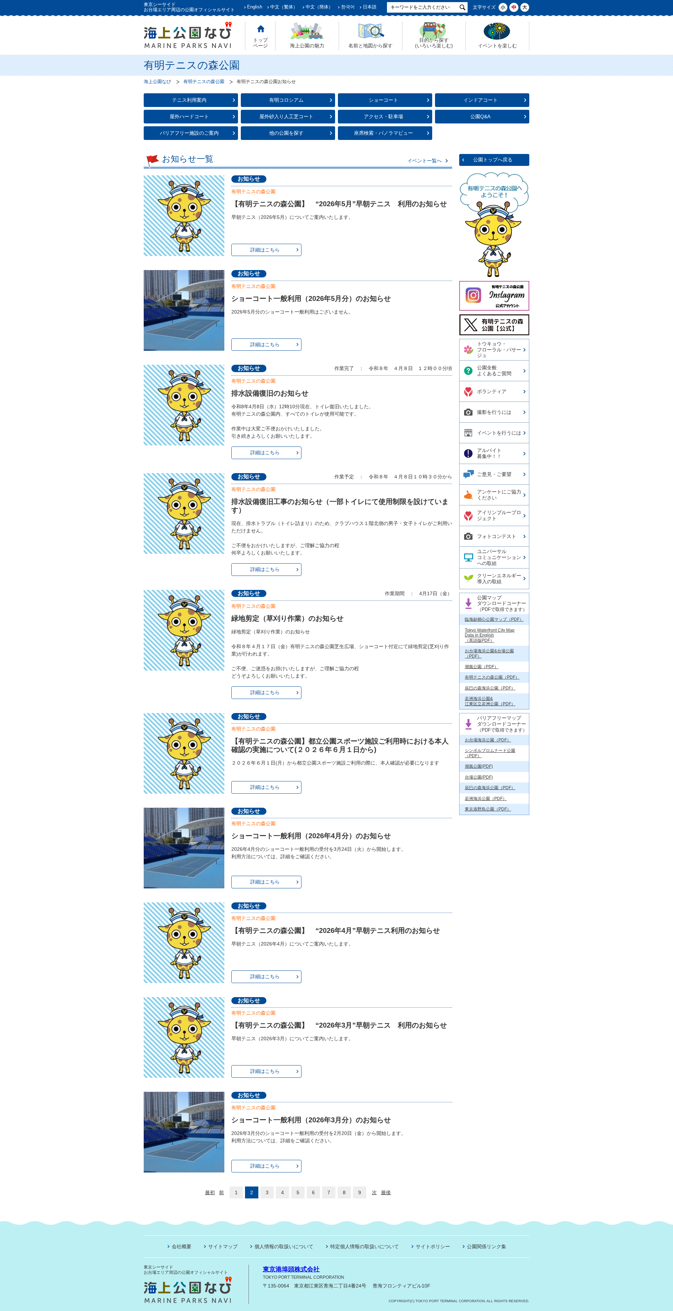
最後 (386, 1192)
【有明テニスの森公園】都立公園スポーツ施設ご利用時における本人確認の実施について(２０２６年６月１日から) (340, 745)
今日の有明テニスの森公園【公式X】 (493, 322)
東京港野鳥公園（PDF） (488, 809)
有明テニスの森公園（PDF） (492, 677)
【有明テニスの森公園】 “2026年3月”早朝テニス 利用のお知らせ (339, 1025)
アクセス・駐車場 (383, 116)
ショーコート (383, 100)
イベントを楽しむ (497, 45)
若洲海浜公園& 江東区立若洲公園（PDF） (490, 701)
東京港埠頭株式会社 (291, 1269)
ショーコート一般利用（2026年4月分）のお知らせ (311, 836)
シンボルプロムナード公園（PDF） (490, 753)
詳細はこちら (265, 250)
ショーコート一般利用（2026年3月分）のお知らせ (311, 1120)
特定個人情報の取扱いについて (364, 1246)
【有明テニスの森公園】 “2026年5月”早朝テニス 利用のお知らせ (339, 204)
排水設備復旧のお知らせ (269, 393)
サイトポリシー (433, 1246)
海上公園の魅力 (307, 45)
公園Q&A (480, 116)
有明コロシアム (286, 100)
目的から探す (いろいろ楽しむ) (434, 43)
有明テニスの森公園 (203, 81)
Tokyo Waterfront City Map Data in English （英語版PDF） (490, 635)
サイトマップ (223, 1246)
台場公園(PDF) (479, 777)
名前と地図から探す (370, 45)
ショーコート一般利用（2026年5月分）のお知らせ (311, 298)
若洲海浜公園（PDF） (486, 798)
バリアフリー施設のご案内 (189, 133)
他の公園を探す (286, 133)
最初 (210, 1192)
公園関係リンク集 (486, 1246)
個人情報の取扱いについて (283, 1246)
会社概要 (181, 1246)
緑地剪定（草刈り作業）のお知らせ (287, 618)
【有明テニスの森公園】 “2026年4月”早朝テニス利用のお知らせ (335, 930)
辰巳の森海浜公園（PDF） (490, 688)
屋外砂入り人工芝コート (286, 116)
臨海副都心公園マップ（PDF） (494, 619)
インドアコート (480, 100)
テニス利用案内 (189, 100)
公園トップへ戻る (492, 159)
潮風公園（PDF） (481, 666)
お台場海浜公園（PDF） (488, 740)
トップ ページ (260, 43)
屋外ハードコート (189, 116)
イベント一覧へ (424, 160)
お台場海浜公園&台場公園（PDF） (489, 653)
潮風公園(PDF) (479, 766)
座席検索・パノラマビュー (383, 133)
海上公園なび (157, 81)
